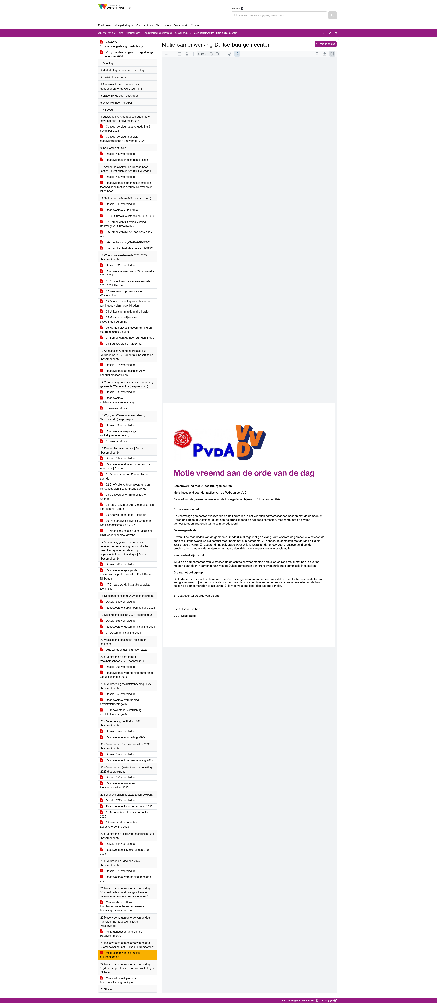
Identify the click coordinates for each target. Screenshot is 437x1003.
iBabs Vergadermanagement (300, 1000)
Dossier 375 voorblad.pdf (120, 364)
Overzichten (143, 25)
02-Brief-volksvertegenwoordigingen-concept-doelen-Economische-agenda (125, 486)
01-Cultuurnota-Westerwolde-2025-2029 (130, 216)
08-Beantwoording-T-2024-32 (123, 343)
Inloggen (329, 1000)
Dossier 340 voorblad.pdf (120, 204)
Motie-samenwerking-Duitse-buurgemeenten (120, 954)
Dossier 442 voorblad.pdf (120, 564)
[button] (332, 15)
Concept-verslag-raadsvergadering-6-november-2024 (125, 128)
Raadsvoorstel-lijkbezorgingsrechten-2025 (125, 851)
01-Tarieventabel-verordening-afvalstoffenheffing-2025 (121, 712)
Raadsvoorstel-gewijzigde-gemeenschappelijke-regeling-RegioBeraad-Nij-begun (127, 574)
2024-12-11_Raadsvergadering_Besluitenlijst (122, 44)
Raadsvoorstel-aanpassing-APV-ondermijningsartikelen (123, 372)
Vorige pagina (327, 44)
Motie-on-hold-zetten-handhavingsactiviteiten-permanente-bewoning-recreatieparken (122, 906)
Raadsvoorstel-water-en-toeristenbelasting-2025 (118, 785)
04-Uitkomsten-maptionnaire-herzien (127, 311)
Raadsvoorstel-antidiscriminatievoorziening (117, 400)
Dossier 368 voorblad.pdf (120, 666)
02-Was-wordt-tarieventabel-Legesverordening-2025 (120, 824)
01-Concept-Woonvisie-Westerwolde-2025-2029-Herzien (125, 283)
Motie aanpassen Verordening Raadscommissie (121, 933)
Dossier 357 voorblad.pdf (120, 754)
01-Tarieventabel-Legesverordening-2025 (125, 814)
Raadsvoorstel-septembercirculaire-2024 (130, 607)
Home (120, 33)
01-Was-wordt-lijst (116, 408)
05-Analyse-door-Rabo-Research (125, 514)
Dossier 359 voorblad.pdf (120, 731)
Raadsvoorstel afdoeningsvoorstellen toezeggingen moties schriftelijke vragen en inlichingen (126, 186)
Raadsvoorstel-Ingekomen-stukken (126, 159)
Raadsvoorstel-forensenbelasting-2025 (129, 760)
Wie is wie (162, 25)
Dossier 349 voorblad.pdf (120, 601)
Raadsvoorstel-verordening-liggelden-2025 (126, 878)
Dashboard (105, 25)
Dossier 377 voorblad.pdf (120, 800)
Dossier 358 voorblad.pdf (120, 694)
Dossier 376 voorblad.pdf (120, 870)
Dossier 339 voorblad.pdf (120, 392)
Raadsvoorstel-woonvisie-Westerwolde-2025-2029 (127, 273)
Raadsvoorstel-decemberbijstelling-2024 (130, 626)
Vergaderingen (124, 25)
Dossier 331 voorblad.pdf (120, 265)
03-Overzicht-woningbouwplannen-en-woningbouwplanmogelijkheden (126, 303)
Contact (195, 25)
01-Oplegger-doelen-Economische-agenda (124, 476)
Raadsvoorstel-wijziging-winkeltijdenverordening (118, 433)
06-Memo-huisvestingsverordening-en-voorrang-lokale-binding (126, 329)
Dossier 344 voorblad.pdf (120, 843)
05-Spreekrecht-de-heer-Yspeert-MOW (129, 248)
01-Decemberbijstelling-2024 (123, 632)
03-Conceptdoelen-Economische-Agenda (123, 496)
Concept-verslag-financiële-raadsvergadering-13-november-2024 (122, 138)
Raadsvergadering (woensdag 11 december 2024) (167, 33)
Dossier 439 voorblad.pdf (120, 153)
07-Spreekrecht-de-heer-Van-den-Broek (129, 337)
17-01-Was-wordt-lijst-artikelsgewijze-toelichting (125, 586)
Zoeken (236, 8)
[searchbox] (279, 15)
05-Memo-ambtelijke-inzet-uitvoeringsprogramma (119, 319)
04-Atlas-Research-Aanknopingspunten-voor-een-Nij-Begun (127, 506)
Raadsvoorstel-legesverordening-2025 (128, 806)
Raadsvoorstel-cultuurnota (121, 210)
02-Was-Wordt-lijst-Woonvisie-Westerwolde (121, 293)
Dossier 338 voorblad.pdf (120, 425)
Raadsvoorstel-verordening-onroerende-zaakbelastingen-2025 (127, 674)
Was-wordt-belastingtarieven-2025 (126, 649)
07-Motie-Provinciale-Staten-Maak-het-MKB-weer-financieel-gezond (126, 532)
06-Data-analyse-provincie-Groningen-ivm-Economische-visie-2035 (126, 522)
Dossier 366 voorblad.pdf (120, 620)
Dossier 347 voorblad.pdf (120, 458)
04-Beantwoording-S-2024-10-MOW (127, 242)
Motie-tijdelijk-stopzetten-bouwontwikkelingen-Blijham (118, 980)
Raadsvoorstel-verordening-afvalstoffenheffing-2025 (120, 702)
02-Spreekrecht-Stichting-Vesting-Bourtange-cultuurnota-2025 (123, 224)
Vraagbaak (180, 25)
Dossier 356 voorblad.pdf (120, 777)
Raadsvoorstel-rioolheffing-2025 (125, 737)
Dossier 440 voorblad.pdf (120, 176)
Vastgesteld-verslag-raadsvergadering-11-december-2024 (126, 54)
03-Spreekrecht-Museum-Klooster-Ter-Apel (126, 234)
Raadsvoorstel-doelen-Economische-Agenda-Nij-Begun (125, 466)
